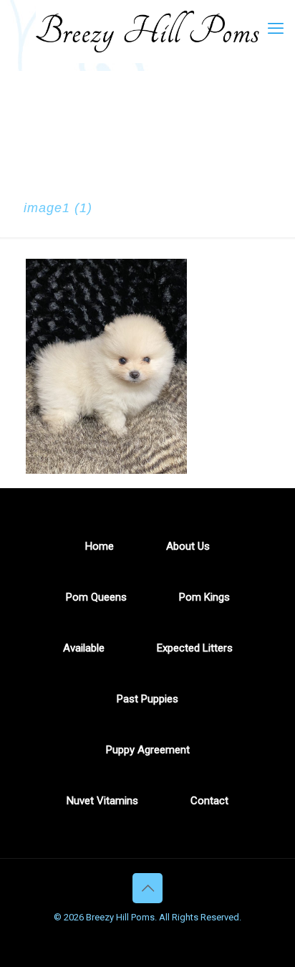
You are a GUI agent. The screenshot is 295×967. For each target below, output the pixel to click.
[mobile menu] (275, 28)
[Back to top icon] (147, 888)
